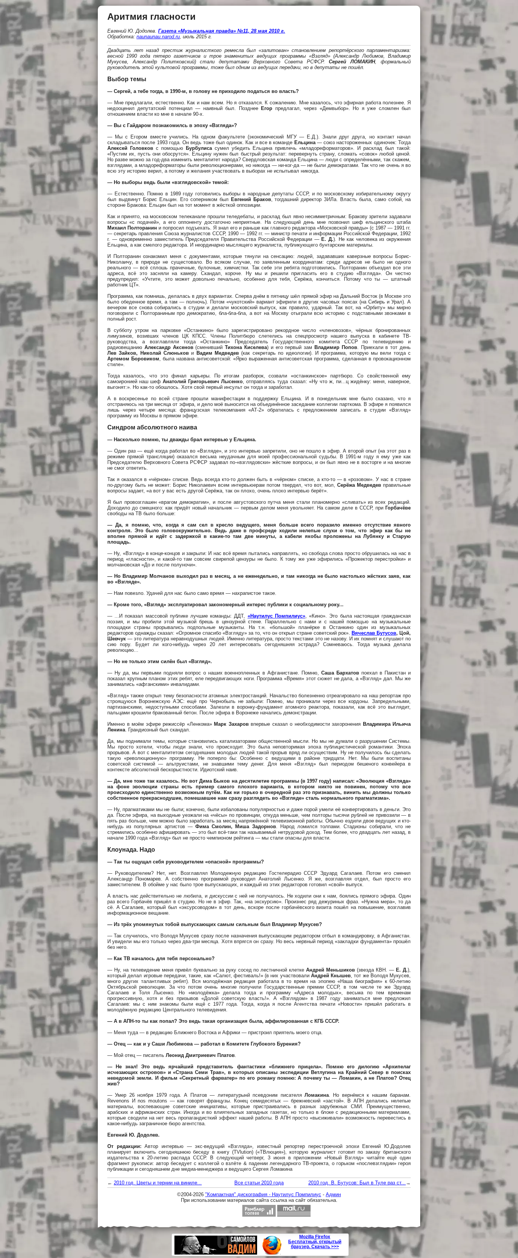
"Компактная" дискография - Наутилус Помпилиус (263, 1194)
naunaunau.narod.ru (158, 36)
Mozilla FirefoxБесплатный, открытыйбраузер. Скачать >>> (314, 1241)
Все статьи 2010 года (259, 1183)
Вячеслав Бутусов (374, 633)
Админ (333, 1194)
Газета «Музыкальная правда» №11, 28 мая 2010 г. (221, 31)
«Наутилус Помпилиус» (276, 616)
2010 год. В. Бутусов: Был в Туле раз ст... (357, 1183)
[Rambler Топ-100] (259, 1211)
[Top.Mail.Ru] (294, 1211)
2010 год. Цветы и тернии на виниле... (158, 1183)
